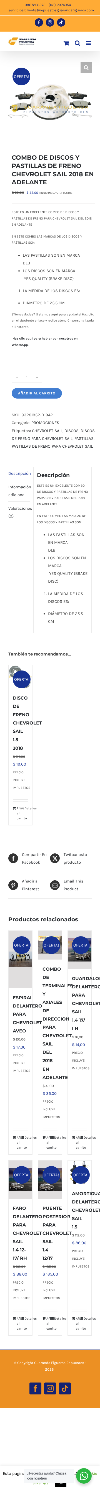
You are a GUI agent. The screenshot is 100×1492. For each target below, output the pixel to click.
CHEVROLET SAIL (47, 430)
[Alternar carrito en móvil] (66, 43)
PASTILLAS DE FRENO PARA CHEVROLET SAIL (52, 446)
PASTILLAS (84, 438)
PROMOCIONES (45, 422)
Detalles (26, 808)
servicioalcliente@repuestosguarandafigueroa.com (51, 10)
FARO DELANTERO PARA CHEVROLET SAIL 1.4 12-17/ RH (27, 1233)
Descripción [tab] (19, 473)
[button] (86, 67)
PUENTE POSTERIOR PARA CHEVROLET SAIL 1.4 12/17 (57, 1233)
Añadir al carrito (37, 393)
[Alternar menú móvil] (89, 43)
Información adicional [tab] (19, 490)
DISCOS (71, 430)
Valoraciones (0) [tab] (19, 512)
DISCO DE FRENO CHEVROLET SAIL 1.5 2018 (27, 723)
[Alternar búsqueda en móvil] (77, 43)
